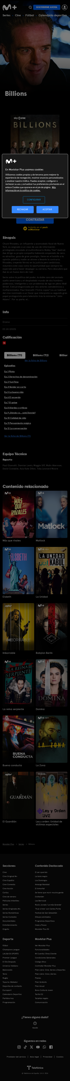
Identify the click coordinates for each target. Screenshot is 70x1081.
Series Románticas (11, 913)
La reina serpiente (13, 709)
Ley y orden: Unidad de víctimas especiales (49, 823)
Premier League (10, 958)
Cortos (5, 892)
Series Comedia (9, 917)
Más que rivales (12, 540)
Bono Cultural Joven (44, 990)
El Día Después (9, 962)
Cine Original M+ (10, 876)
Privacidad (47, 1057)
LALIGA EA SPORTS (11, 954)
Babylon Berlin (44, 653)
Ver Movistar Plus (42, 945)
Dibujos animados (43, 917)
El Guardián (9, 821)
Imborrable (9, 653)
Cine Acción (8, 888)
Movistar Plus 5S (42, 929)
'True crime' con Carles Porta (48, 909)
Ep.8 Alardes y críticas (15, 407)
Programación (9, 1002)
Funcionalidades (42, 949)
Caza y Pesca (40, 925)
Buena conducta (12, 765)
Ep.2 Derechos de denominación (20, 376)
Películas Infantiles (11, 901)
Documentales (9, 921)
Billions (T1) (14, 355)
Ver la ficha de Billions (36, 360)
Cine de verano (9, 897)
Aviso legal (34, 1057)
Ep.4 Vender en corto (15, 387)
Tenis (5, 974)
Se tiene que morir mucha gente (49, 892)
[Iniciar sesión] (64, 7)
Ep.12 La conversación (15, 428)
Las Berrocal (40, 901)
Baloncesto (7, 970)
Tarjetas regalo (41, 998)
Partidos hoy (8, 998)
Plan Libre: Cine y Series (45, 974)
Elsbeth (7, 596)
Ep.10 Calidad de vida (15, 418)
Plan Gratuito (41, 982)
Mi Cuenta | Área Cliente (45, 954)
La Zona (40, 765)
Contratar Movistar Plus (45, 966)
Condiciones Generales (45, 958)
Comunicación (41, 1002)
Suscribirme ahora (46, 7)
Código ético (40, 962)
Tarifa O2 (39, 994)
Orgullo (6, 929)
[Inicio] (10, 7)
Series (6, 15)
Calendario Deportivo (12, 994)
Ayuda (35, 1028)
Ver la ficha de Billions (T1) (17, 436)
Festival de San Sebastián (46, 913)
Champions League (11, 949)
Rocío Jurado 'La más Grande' (48, 905)
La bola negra (41, 876)
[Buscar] (30, 7)
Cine (18, 15)
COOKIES (59, 1057)
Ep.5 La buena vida (13, 392)
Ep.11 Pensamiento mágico (17, 423)
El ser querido (41, 872)
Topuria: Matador (10, 982)
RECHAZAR (22, 209)
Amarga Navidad (42, 884)
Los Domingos (41, 880)
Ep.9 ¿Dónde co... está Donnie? (19, 412)
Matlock (40, 540)
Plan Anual (39, 986)
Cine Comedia (9, 884)
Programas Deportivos (45, 921)
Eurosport (7, 990)
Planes (38, 978)
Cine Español (8, 880)
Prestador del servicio (16, 1057)
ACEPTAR (47, 209)
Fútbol (29, 15)
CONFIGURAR (34, 199)
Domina (40, 709)
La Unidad (42, 596)
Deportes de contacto (12, 986)
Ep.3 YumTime (11, 382)
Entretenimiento (10, 925)
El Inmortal (40, 888)
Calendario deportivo (53, 15)
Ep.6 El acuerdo (12, 397)
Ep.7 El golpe (10, 402)
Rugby (5, 978)
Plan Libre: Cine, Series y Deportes (50, 970)
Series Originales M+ (12, 909)
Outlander (39, 897)
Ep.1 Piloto (9, 371)
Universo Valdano (10, 966)
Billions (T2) (41, 355)
